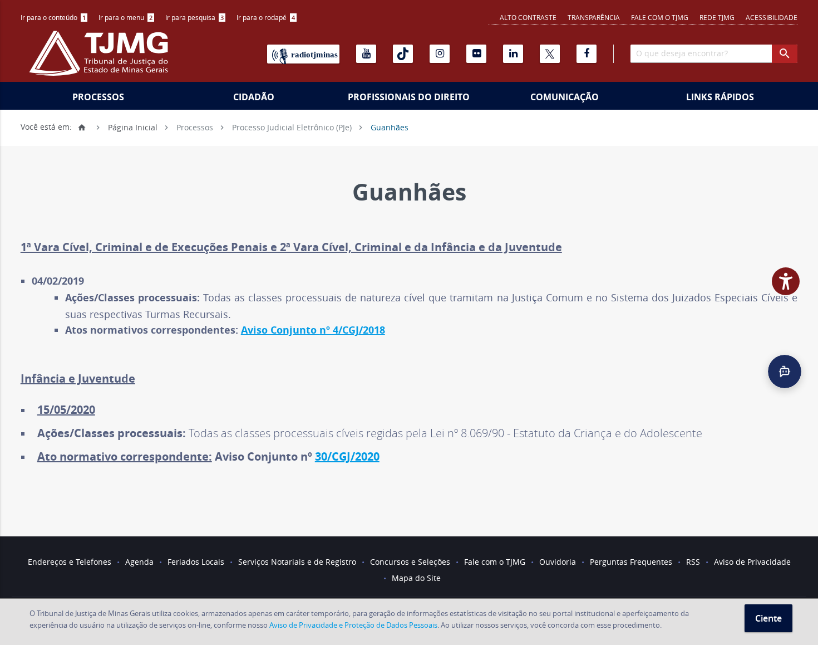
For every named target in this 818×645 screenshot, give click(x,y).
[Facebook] (586, 54)
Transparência (594, 17)
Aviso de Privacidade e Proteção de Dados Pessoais (353, 625)
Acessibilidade (771, 17)
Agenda (139, 561)
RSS (693, 561)
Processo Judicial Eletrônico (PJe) (292, 126)
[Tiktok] (403, 54)
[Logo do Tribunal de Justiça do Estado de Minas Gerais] (101, 59)
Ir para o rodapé (265, 17)
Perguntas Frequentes (631, 561)
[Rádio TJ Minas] (303, 54)
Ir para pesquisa (194, 17)
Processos (98, 97)
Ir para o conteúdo (53, 17)
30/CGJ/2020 (347, 456)
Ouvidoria (557, 561)
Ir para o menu (125, 17)
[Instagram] (440, 54)
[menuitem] (54, 17)
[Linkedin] (513, 54)
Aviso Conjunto (280, 330)
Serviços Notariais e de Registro (297, 561)
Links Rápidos (720, 97)
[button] (784, 371)
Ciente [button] (768, 618)
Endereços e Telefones (69, 561)
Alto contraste (528, 17)
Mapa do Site (416, 578)
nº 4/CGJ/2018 (352, 330)
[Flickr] (476, 54)
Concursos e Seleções (410, 561)
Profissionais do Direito (409, 97)
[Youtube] (366, 54)
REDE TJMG (717, 17)
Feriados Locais (195, 561)
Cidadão (253, 97)
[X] (550, 54)
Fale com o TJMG (659, 17)
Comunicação (564, 97)
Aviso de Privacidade (752, 561)
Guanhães (389, 126)
